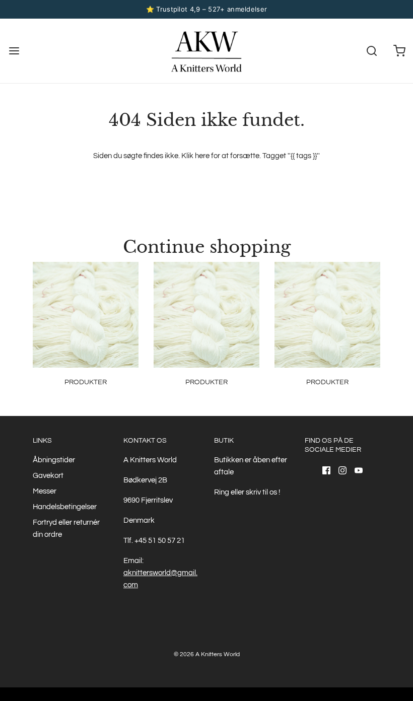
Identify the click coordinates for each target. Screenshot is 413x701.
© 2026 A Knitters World (207, 654)
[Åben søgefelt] (371, 50)
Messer (44, 491)
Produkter (85, 382)
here (202, 156)
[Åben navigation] (14, 50)
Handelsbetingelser (65, 507)
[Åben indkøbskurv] (399, 50)
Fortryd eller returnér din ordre (66, 528)
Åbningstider (54, 460)
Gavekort (48, 475)
